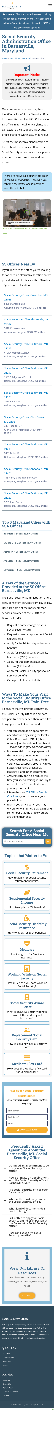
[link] (6, 203)
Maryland (26, 58)
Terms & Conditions (10, 1392)
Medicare (27, 949)
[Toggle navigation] (50, 6)
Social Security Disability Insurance (27, 926)
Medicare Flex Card (27, 1064)
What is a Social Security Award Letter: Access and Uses (27, 203)
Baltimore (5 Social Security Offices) (21, 533)
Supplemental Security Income (27, 900)
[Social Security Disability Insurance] (27, 918)
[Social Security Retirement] (27, 867)
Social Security (8, 1357)
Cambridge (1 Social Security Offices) (22, 569)
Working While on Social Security (27, 976)
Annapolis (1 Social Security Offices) (21, 560)
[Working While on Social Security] (27, 968)
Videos (5, 1365)
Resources (7, 1361)
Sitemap (6, 1395)
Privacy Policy (8, 1388)
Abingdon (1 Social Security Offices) (21, 551)
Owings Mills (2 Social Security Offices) (22, 542)
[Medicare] (27, 943)
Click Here (27, 1295)
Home (4, 58)
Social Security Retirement (27, 873)
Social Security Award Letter (27, 1005)
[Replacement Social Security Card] (27, 1029)
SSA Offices (14, 58)
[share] (47, 202)
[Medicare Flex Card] (27, 1058)
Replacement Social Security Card (27, 1037)
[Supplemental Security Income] (27, 892)
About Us (6, 1380)
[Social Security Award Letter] (27, 997)
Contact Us (7, 1384)
